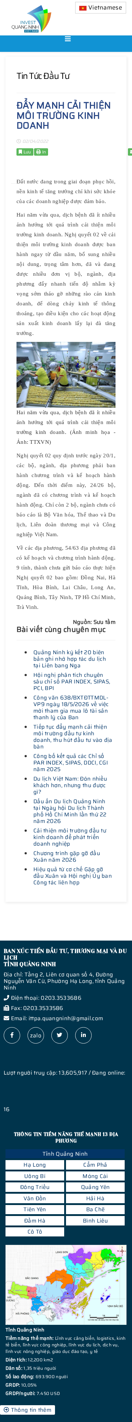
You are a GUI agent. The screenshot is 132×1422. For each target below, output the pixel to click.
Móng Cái (95, 1176)
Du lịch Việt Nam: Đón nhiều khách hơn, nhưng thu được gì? (70, 785)
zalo (35, 1035)
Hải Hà (95, 1198)
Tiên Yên (34, 1209)
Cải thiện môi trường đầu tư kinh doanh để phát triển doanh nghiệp (69, 837)
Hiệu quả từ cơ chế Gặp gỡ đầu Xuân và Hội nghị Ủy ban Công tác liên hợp (72, 876)
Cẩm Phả (95, 1164)
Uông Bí (34, 1176)
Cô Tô (35, 1231)
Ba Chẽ (95, 1209)
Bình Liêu (95, 1220)
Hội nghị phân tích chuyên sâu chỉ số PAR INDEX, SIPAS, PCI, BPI (71, 682)
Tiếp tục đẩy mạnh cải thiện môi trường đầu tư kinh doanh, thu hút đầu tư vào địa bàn (73, 737)
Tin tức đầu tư (42, 76)
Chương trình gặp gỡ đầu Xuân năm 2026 (66, 856)
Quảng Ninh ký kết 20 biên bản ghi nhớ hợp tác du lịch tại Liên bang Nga (69, 659)
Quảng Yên (95, 1187)
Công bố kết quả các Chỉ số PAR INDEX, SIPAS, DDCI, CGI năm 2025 (70, 763)
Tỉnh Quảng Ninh (65, 1154)
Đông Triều (35, 1187)
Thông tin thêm (30, 1410)
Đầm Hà (34, 1220)
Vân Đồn (34, 1198)
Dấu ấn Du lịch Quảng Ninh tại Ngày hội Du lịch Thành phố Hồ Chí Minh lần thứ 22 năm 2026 (70, 811)
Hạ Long (34, 1164)
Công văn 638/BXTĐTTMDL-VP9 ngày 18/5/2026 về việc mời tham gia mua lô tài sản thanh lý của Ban (71, 707)
